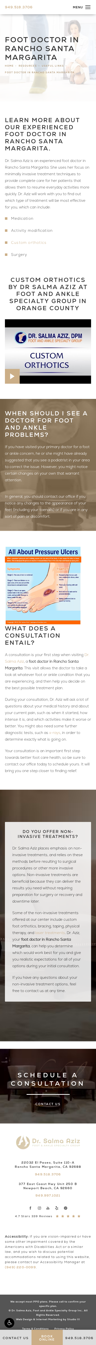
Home (9, 65)
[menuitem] (30, 1208)
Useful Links (53, 65)
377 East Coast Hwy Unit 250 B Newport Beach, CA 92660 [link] (48, 1186)
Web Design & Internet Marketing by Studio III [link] (48, 1319)
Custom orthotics (29, 242)
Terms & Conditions (35, 1328)
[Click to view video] (48, 351)
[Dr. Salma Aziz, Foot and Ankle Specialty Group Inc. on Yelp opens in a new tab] (56, 1208)
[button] (9, 1323)
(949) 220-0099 (20, 1267)
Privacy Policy (64, 1328)
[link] (19, 7)
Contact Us (48, 1104)
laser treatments (50, 933)
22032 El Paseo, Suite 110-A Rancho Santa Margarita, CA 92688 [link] (48, 1165)
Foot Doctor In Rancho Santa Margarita (40, 72)
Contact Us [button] (16, 1338)
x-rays (54, 733)
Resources (28, 65)
